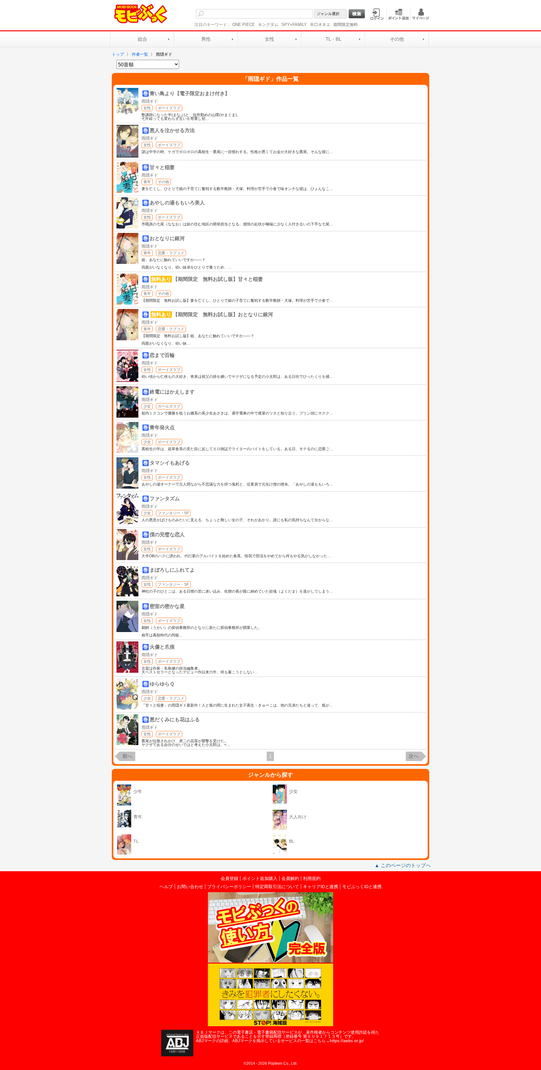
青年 (147, 182)
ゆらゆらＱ (162, 684)
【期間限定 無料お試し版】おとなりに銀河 (223, 314)
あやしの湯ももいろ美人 (177, 202)
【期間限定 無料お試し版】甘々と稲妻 (218, 279)
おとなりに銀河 (167, 238)
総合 (142, 39)
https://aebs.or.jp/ (347, 1040)
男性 (206, 39)
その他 (397, 39)
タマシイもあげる (170, 463)
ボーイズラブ (169, 108)
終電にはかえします (172, 391)
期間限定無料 (345, 25)
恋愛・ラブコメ (171, 253)
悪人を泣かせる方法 (172, 130)
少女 (147, 406)
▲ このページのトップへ (402, 865)
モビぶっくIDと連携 (362, 886)
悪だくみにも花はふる (175, 719)
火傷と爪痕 (162, 647)
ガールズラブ (169, 406)
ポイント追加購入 (259, 878)
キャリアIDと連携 (320, 886)
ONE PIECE (243, 25)
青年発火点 (162, 427)
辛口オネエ (320, 25)
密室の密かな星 (167, 606)
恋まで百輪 (162, 355)
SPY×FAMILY (294, 25)
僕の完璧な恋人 (167, 534)
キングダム (268, 25)
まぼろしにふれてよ (172, 570)
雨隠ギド (150, 101)
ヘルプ (166, 886)
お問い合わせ (190, 886)
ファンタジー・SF (173, 513)
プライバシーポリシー (229, 886)
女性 (269, 39)
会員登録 (229, 878)
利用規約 (312, 878)
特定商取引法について (277, 886)
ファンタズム (165, 498)
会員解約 (290, 878)
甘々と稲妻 (162, 167)
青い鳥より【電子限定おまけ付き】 (190, 93)
